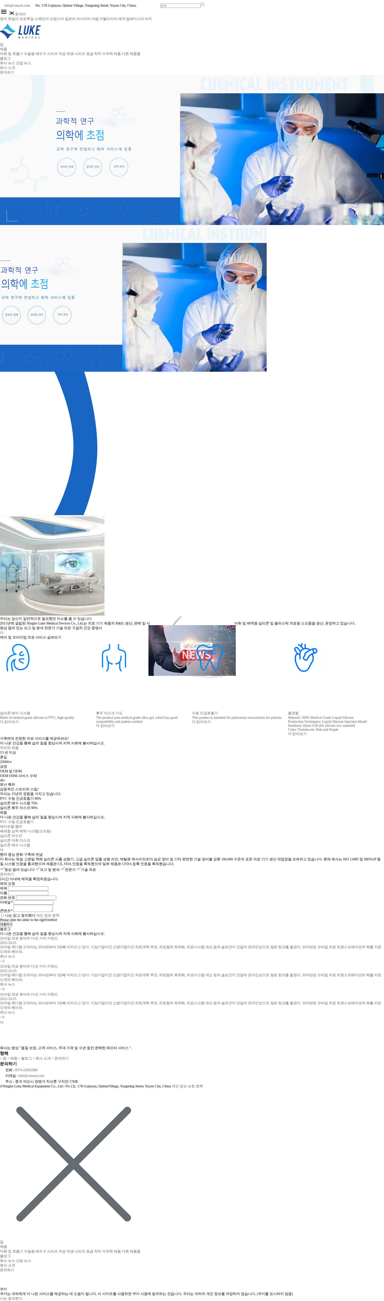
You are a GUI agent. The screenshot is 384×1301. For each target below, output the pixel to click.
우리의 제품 (9, 748)
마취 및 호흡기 (11, 54)
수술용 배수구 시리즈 (41, 54)
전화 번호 (7, 897)
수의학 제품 (111, 54)
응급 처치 (93, 54)
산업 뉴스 (23, 63)
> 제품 (12, 1058)
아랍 (95, 19)
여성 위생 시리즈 (72, 54)
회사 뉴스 (7, 63)
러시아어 (83, 19)
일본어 (70, 19)
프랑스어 (57, 19)
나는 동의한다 (11, 1298)
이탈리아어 (108, 19)
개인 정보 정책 (47, 915)
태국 (121, 19)
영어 (3, 19)
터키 (148, 19)
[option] (192, 223)
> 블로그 (25, 1058)
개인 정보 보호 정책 (187, 1086)
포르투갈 (27, 19)
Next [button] (371, 215)
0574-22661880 (26, 1070)
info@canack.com (17, 5)
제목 (3, 888)
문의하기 (7, 72)
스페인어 (42, 19)
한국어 (20, 14)
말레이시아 (135, 19)
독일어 (13, 19)
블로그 (5, 58)
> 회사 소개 (42, 1058)
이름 (3, 893)
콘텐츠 (6, 911)
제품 (3, 49)
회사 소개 (7, 68)
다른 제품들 (131, 54)
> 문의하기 (60, 1058)
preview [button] (12, 215)
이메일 (6, 902)
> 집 (3, 1058)
